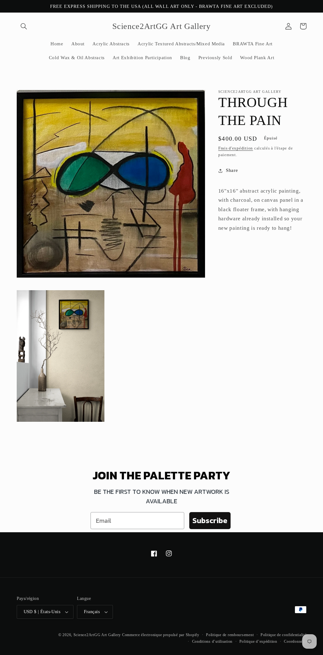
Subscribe (209, 520)
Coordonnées (295, 641)
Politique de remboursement (230, 635)
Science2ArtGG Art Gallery (97, 635)
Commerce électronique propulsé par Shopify (160, 635)
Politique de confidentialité (284, 635)
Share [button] (232, 170)
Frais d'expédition (235, 148)
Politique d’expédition (258, 641)
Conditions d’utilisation (212, 641)
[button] (24, 26)
